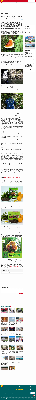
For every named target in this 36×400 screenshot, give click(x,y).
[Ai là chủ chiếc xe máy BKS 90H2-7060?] (19, 310)
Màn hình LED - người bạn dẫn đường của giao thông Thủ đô (19, 362)
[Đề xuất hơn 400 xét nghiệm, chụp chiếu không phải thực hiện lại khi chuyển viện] (19, 329)
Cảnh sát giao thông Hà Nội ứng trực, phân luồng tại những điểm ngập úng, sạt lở (12, 352)
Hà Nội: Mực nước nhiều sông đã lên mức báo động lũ (4, 342)
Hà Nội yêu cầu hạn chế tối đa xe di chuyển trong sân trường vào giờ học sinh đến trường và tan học (4, 352)
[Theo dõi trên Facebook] (23, 0)
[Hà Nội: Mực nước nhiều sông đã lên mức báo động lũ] (4, 338)
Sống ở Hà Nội (30, 2)
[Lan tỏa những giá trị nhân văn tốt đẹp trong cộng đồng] (19, 347)
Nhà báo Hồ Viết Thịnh (28, 31)
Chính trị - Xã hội (9, 2)
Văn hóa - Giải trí (24, 2)
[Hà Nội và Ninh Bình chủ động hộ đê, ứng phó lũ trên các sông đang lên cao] (4, 368)
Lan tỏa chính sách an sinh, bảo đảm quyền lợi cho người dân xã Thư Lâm (4, 333)
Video (16, 2)
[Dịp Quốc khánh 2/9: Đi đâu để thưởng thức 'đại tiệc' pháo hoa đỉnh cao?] (12, 329)
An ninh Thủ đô (6, 0)
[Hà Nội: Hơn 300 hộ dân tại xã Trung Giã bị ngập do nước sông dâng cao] (12, 319)
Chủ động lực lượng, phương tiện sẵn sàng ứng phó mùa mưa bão (4, 314)
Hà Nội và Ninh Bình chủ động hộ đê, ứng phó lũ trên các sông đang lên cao (4, 372)
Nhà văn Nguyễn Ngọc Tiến (29, 29)
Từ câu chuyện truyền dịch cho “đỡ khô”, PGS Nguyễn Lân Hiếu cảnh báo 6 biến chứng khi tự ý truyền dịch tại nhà (29, 65)
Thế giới (12, 2)
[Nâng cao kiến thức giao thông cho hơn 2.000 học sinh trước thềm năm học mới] (19, 338)
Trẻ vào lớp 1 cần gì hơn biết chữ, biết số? (19, 323)
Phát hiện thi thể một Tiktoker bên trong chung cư (28, 53)
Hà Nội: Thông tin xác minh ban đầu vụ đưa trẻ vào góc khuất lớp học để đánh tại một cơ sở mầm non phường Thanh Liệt (4, 363)
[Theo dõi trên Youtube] (24, 0)
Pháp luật (14, 2)
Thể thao (27, 2)
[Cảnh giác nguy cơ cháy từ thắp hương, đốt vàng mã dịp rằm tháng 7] (12, 358)
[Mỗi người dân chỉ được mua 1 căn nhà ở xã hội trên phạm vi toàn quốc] (12, 338)
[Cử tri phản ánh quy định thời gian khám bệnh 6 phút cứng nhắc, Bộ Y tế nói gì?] (12, 310)
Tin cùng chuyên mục (5, 306)
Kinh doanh (33, 2)
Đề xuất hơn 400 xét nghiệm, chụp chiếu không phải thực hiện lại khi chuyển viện (19, 333)
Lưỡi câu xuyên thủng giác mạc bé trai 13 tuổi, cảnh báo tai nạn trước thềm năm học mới (4, 324)
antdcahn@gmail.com (30, 389)
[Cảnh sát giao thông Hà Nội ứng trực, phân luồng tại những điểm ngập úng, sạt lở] (12, 347)
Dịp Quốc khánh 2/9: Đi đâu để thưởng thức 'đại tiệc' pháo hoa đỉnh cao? (12, 333)
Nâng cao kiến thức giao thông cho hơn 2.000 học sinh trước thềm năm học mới (19, 342)
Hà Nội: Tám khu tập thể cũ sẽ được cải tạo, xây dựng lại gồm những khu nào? (29, 61)
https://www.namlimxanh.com (14, 266)
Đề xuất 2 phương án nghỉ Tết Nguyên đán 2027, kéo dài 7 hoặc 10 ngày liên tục (28, 57)
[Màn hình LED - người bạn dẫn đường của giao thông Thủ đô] (19, 358)
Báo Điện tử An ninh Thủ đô (1, 1)
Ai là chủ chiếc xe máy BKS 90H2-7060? (19, 313)
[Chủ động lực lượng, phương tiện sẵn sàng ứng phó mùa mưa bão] (4, 310)
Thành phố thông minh (19, 2)
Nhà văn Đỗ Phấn (27, 28)
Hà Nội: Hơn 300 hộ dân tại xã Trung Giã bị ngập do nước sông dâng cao (12, 323)
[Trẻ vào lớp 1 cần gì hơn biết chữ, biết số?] (19, 319)
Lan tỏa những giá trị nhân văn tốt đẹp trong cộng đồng (19, 351)
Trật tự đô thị (5, 2)
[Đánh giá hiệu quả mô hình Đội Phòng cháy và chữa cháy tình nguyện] (12, 368)
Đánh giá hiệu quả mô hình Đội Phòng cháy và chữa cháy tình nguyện (12, 372)
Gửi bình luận (21, 293)
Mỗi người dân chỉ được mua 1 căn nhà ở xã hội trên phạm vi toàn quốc (12, 342)
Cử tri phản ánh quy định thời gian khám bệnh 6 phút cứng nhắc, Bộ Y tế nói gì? (12, 314)
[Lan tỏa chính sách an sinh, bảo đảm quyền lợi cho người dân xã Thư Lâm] (4, 329)
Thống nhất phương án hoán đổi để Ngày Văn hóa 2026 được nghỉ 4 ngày (29, 70)
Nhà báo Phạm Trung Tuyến (29, 32)
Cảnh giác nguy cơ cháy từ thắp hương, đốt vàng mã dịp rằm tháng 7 (12, 362)
